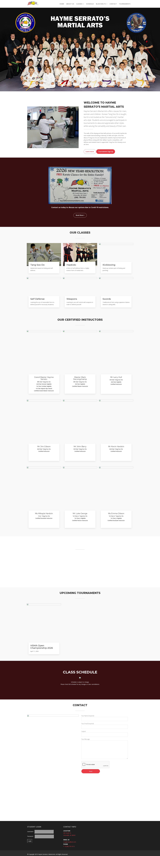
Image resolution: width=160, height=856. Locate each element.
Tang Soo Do (37, 265)
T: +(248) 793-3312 (69, 846)
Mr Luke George (80, 513)
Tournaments (124, 4)
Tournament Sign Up (105, 152)
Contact (113, 4)
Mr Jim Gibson (44, 446)
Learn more (90, 152)
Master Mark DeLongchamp (80, 378)
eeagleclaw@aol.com (69, 842)
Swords (107, 299)
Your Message (85, 739)
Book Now (79, 215)
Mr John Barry (80, 446)
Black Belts (101, 4)
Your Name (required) (87, 715)
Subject (83, 731)
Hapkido (71, 265)
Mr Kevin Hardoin (116, 446)
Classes (79, 4)
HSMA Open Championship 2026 (41, 646)
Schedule (90, 4)
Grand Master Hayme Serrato (44, 378)
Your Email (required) (87, 723)
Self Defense (37, 299)
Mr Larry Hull (116, 377)
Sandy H (127, 576)
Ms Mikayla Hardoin (44, 513)
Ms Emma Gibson (116, 513)
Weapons (71, 299)
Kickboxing (109, 265)
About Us (70, 4)
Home (62, 4)
